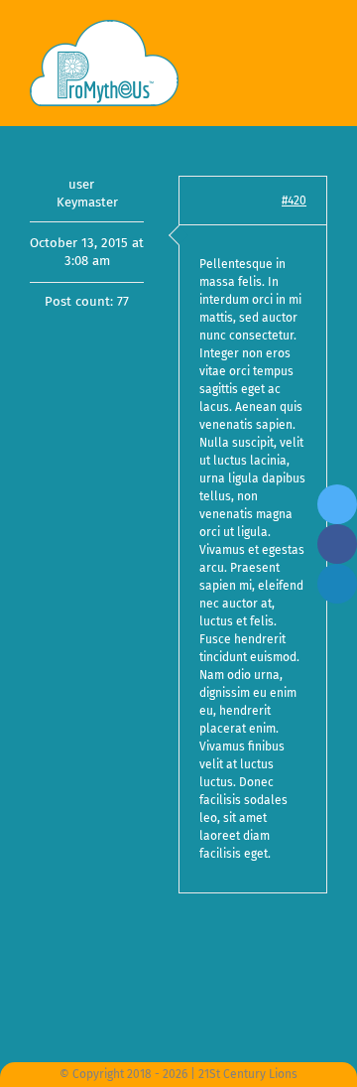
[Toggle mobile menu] (319, 50)
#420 (294, 200)
